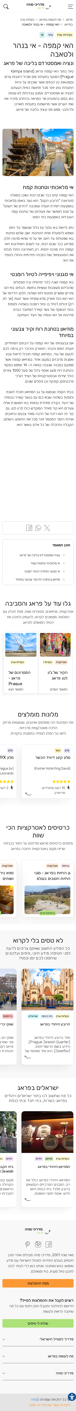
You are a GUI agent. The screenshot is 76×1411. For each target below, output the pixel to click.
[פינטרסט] (27, 1244)
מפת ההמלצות (38, 1283)
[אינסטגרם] (38, 1244)
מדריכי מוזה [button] (65, 1373)
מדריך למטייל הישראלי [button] (57, 1339)
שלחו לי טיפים (38, 1323)
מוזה (34, 1399)
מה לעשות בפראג (50, 19)
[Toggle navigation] (70, 7)
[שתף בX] (47, 528)
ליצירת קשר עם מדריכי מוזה (49, 1405)
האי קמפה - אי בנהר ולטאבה (40, 24)
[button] (6, 6)
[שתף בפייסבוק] (29, 528)
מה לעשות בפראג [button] (61, 1356)
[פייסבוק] (48, 1244)
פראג (69, 19)
